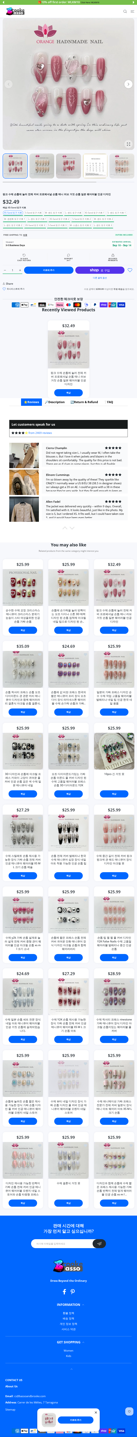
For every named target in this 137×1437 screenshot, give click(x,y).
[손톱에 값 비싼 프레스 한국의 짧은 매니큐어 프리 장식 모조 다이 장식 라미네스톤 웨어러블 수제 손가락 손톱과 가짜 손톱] (68, 669)
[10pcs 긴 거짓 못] (114, 751)
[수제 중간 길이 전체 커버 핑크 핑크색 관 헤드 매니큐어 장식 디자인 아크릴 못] (114, 833)
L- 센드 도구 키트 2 (13, 225)
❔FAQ (108, 402)
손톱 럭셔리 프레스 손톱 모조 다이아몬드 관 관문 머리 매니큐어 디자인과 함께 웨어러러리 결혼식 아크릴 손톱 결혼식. (23, 697)
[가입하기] (99, 1243)
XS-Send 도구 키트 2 (59, 218)
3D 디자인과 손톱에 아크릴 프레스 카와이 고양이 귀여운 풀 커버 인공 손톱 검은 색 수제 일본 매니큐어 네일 (23, 779)
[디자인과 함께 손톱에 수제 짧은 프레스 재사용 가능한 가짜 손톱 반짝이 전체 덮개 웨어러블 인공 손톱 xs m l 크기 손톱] (114, 1160)
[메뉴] (132, 11)
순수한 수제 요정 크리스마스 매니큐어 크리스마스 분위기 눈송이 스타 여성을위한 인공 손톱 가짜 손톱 (23, 615)
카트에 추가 (75, 1419)
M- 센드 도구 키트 (53, 212)
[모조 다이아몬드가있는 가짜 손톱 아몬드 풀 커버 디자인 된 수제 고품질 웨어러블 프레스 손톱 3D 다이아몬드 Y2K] (68, 751)
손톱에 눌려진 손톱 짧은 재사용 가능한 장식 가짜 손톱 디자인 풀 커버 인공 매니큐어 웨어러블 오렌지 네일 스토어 (23, 1106)
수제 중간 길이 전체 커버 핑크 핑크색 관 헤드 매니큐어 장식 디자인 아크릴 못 (114, 859)
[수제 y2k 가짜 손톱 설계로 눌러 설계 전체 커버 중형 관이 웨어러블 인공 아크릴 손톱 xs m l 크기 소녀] (23, 914)
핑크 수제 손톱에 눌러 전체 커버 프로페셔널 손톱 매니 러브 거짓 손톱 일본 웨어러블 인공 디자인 (68, 378)
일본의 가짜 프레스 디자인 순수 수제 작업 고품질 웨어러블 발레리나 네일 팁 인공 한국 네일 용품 (114, 697)
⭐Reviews (31, 402)
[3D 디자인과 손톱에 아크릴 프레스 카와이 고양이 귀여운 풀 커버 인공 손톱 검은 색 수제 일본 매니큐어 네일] (23, 751)
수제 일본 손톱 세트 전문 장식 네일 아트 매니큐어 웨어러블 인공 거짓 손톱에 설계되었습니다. (23, 1025)
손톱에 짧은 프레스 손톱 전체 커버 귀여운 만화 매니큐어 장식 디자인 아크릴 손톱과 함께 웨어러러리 (68, 943)
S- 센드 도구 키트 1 (117, 212)
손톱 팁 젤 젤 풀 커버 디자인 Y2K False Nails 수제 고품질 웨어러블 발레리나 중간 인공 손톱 (114, 943)
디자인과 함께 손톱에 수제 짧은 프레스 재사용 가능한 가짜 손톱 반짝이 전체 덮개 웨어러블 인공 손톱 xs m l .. (114, 1188)
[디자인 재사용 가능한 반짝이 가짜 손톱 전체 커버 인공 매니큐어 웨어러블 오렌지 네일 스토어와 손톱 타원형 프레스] (23, 1160)
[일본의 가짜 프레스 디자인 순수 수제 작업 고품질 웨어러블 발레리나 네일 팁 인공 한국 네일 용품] (114, 669)
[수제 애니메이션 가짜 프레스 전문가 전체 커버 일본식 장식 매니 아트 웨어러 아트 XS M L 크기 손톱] (114, 1078)
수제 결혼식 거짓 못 (68, 1183)
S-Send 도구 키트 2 (81, 218)
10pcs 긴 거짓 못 (114, 774)
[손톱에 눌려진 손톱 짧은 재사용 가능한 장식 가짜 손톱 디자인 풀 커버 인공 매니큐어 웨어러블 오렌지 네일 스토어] (23, 1078)
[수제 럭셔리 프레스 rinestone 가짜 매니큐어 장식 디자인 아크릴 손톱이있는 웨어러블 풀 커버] (114, 996)
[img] (20, 433)
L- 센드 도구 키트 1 (37, 218)
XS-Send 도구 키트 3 (35, 225)
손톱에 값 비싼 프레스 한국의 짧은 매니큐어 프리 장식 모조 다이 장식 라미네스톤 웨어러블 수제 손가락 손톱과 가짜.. (68, 697)
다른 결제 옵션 (100, 277)
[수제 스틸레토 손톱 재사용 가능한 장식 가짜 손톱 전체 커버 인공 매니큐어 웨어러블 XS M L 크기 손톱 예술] (23, 833)
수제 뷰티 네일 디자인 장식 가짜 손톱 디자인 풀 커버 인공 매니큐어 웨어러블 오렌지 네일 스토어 (68, 1106)
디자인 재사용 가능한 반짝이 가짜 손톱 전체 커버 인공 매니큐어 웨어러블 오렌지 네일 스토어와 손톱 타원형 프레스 (23, 1188)
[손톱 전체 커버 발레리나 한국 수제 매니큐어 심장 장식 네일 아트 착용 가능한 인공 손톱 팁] (68, 833)
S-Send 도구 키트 (33, 212)
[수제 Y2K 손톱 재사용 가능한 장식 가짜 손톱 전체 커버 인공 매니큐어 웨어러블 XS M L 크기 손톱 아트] (68, 996)
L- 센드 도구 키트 (73, 212)
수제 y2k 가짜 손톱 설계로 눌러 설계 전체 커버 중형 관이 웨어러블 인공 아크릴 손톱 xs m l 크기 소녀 (23, 943)
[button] (3, 2)
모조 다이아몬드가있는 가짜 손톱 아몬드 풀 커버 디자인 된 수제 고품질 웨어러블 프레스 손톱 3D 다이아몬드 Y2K (68, 779)
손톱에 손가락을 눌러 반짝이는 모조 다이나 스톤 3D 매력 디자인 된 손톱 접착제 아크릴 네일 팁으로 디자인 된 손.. (68, 615)
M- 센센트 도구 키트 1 (14, 218)
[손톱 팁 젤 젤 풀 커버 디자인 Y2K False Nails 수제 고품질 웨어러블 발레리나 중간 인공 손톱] (114, 914)
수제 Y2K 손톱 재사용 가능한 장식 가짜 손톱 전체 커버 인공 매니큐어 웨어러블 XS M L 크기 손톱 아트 (68, 1025)
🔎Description (55, 402)
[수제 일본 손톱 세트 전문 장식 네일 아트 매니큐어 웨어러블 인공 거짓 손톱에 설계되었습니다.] (23, 996)
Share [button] (9, 283)
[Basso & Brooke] (16, 11)
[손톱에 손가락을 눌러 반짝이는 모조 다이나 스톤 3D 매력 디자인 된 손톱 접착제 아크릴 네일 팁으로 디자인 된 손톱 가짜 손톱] (68, 587)
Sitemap (10, 1409)
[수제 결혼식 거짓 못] (68, 1160)
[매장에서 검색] (125, 11)
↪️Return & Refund (84, 402)
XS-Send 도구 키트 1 (94, 212)
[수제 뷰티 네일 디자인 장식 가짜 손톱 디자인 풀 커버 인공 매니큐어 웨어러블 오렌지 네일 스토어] (68, 1078)
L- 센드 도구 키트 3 (103, 225)
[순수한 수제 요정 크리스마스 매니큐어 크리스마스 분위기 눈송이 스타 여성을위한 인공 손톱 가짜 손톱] (23, 587)
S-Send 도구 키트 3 (57, 225)
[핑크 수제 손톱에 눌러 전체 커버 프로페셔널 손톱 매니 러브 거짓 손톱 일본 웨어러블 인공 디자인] (68, 349)
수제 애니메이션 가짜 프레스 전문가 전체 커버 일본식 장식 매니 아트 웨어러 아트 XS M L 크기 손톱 (114, 1106)
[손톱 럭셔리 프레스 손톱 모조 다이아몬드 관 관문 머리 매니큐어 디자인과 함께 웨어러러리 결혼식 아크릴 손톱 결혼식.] (23, 669)
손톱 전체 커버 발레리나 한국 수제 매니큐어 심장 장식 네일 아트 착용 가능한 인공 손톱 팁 (68, 859)
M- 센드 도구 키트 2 (103, 218)
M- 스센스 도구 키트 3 (80, 225)
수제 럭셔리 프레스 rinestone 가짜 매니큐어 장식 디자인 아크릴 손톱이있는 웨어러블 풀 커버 (114, 1025)
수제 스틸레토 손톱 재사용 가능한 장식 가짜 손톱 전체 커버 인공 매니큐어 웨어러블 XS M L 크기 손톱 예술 (23, 861)
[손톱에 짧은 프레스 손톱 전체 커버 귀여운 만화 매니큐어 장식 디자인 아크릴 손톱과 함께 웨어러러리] (68, 914)
